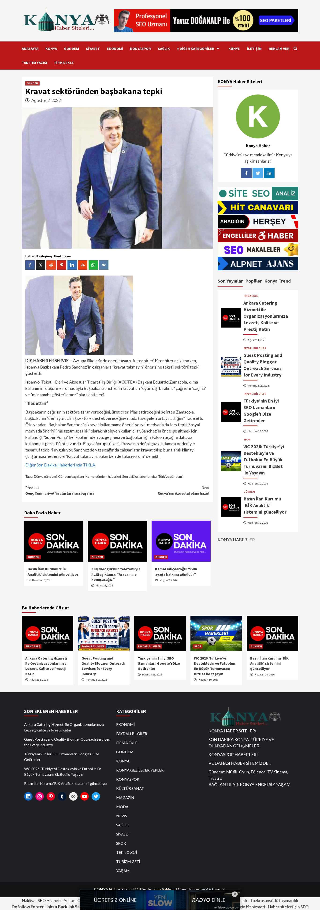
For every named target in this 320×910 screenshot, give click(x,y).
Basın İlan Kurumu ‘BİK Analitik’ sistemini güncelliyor (265, 505)
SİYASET (93, 48)
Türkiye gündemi (170, 476)
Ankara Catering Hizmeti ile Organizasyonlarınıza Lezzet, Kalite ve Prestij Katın (265, 316)
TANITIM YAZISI (34, 62)
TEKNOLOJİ (126, 852)
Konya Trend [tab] (277, 281)
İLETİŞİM (254, 48)
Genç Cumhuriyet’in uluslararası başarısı (59, 490)
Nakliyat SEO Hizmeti (41, 900)
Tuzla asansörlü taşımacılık (274, 900)
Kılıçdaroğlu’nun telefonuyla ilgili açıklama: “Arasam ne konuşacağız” (116, 574)
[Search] (295, 48)
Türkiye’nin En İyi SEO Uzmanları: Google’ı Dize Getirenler (159, 663)
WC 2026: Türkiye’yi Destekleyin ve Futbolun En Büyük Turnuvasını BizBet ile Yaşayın (263, 459)
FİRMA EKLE (64, 62)
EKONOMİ (115, 48)
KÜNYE (234, 48)
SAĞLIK (164, 48)
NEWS (121, 815)
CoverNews (189, 889)
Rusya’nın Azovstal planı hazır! (183, 490)
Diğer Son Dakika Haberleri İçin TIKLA (60, 464)
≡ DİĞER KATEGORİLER (195, 48)
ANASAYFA (30, 48)
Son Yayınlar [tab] (230, 281)
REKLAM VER (279, 48)
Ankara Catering (78, 900)
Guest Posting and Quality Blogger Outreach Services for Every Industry (67, 742)
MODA (122, 806)
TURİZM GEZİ (128, 861)
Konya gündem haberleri (103, 476)
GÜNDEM (71, 48)
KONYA (51, 48)
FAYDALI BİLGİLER (254, 348)
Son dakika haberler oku (139, 476)
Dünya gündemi (45, 476)
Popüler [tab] (253, 281)
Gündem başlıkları (71, 476)
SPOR (246, 439)
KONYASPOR (140, 48)
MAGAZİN (125, 797)
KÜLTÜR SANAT (130, 788)
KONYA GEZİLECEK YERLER (140, 770)
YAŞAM (123, 870)
